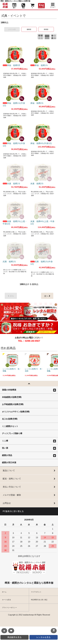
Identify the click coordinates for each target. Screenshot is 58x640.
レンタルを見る (43, 637)
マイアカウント (36, 592)
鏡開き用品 (7, 455)
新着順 (46, 29)
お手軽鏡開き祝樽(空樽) (13, 404)
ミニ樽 (5, 441)
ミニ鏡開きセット (10, 426)
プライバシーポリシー (9, 607)
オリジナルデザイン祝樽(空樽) (16, 411)
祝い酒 (5, 448)
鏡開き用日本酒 (9, 462)
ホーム (4, 592)
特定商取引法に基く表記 (39, 599)
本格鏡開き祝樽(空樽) (12, 397)
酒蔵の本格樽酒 (9, 390)
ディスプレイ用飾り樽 (12, 433)
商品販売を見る (14, 637)
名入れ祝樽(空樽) (10, 419)
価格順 (29, 29)
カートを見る (6, 599)
